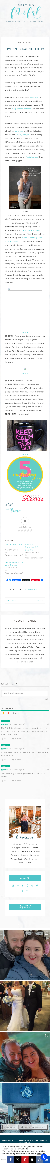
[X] (17, 1159)
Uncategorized (32, 589)
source (25, 332)
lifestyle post (31, 157)
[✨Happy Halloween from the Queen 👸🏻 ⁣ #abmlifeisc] (25, 1108)
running (19, 131)
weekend (34, 97)
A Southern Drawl (31, 230)
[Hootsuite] (32, 1159)
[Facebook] (10, 1159)
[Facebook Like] (39, 1159)
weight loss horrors (21, 109)
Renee (4, 724)
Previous (12, 600)
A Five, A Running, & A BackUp (31, 547)
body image (23, 135)
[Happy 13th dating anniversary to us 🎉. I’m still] (25, 955)
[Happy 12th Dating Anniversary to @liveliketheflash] (25, 1057)
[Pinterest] (25, 1159)
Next (39, 600)
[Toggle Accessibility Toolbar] (43, 1156)
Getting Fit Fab (25, 14)
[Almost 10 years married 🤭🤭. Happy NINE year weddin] (25, 1006)
